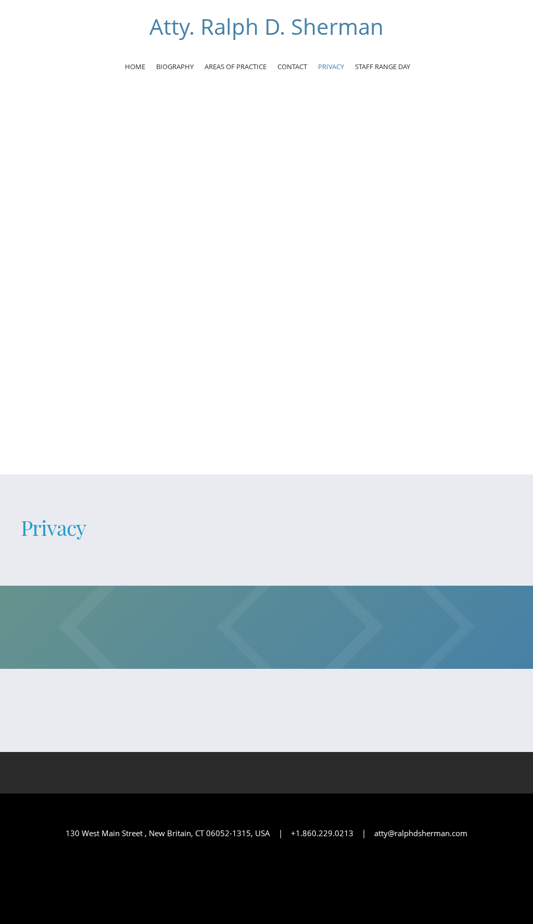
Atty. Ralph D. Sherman (266, 26)
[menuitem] (135, 68)
